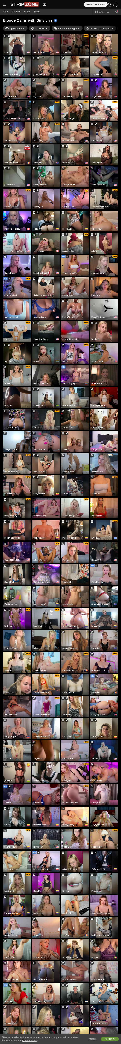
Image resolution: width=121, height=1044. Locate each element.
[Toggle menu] (4, 4)
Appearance (16, 28)
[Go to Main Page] (24, 4)
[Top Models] (44, 4)
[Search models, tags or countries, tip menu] (116, 12)
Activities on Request (100, 28)
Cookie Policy (29, 1040)
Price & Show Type (67, 28)
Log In (113, 4)
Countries (39, 28)
